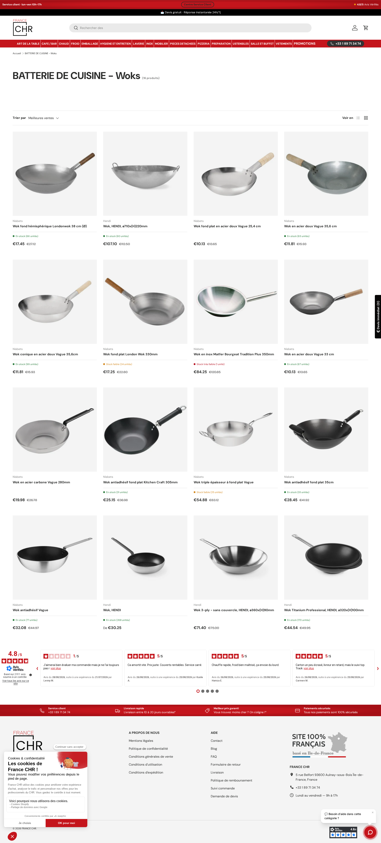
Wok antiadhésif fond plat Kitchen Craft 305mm (140, 482)
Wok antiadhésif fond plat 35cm (309, 482)
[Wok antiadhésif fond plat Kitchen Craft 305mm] (145, 429)
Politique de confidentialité (148, 749)
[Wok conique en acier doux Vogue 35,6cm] (55, 302)
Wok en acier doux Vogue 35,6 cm (310, 226)
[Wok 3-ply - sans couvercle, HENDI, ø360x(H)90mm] (236, 557)
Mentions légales (141, 741)
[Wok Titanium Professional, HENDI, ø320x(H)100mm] (326, 557)
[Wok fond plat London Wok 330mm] (145, 302)
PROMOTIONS (305, 43)
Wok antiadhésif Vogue (30, 610)
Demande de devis (224, 796)
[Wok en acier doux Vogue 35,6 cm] (326, 174)
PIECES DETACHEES (182, 43)
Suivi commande (223, 788)
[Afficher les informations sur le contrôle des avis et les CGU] (30, 674)
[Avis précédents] (37, 668)
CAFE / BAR (49, 43)
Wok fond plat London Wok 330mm (130, 354)
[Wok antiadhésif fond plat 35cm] (326, 429)
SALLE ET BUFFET (262, 43)
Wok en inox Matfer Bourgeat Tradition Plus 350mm (234, 354)
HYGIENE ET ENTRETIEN (115, 43)
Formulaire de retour (226, 764)
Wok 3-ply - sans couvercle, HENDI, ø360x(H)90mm (234, 610)
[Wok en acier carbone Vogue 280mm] (55, 429)
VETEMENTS (284, 43)
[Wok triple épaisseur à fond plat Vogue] (236, 429)
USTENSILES (241, 43)
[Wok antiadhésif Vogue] (55, 557)
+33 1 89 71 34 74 (308, 787)
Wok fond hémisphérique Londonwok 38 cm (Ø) (50, 226)
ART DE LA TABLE (28, 43)
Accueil (17, 53)
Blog (214, 749)
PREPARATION (221, 43)
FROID (75, 43)
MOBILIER (161, 43)
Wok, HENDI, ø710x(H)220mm (125, 226)
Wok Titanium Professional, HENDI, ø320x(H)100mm (324, 610)
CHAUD (64, 43)
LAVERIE (138, 43)
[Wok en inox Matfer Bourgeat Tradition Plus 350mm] (236, 302)
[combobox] (190, 27)
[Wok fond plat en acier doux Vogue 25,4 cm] (236, 174)
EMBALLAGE (90, 43)
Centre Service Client (197, 4)
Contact (216, 741)
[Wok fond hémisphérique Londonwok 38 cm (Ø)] (55, 174)
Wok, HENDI (112, 610)
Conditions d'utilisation (145, 764)
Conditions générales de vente (151, 756)
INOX (149, 43)
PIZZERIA (204, 43)
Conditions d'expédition (146, 772)
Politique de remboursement (231, 780)
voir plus (56, 668)
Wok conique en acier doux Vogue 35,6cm (45, 354)
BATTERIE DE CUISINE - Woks (41, 53)
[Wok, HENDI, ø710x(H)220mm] (145, 174)
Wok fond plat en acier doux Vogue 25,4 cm (227, 226)
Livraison (217, 772)
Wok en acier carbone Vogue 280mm (41, 482)
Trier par (19, 118)
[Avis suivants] (378, 668)
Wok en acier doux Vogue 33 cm (309, 354)
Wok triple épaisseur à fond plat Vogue (224, 482)
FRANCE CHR (29, 828)
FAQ (214, 756)
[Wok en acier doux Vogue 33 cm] (326, 302)
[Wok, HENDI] (145, 557)
